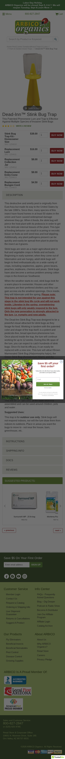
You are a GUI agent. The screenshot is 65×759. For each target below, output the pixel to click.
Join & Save (48, 384)
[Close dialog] (61, 361)
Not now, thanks (48, 387)
